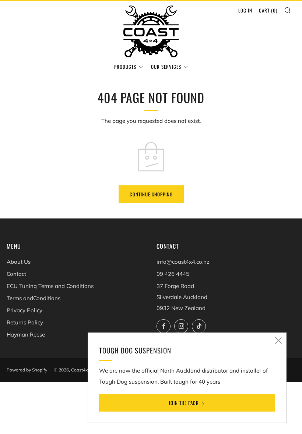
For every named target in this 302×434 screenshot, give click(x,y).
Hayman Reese (26, 334)
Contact (16, 273)
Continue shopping (151, 194)
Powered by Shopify (27, 370)
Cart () (268, 10)
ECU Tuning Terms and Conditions (50, 285)
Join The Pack (184, 402)
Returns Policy (25, 322)
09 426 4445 (173, 273)
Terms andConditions (33, 298)
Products (125, 66)
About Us (19, 261)
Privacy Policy (24, 310)
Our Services (166, 66)
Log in (245, 10)
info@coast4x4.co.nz (183, 261)
